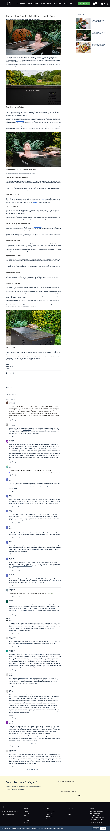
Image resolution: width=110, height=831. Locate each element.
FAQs (47, 818)
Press (25, 818)
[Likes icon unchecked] (10, 420)
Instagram (70, 812)
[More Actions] (60, 403)
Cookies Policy (49, 816)
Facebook (70, 810)
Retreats (26, 811)
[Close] (108, 828)
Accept (103, 828)
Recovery (8, 368)
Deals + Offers (27, 820)
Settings (96, 828)
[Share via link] (17, 373)
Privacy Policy (49, 812)
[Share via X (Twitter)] (10, 373)
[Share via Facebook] (6, 373)
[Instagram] (108, 4)
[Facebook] (102, 4)
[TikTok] (105, 4)
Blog (25, 815)
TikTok (69, 814)
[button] (46, 3)
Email (59, 784)
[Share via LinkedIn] (14, 373)
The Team (26, 813)
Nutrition (26, 817)
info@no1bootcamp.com (98, 811)
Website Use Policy (50, 814)
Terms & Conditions (50, 811)
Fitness (7, 364)
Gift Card (26, 822)
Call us (4, 814)
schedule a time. (10, 814)
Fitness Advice (9, 366)
